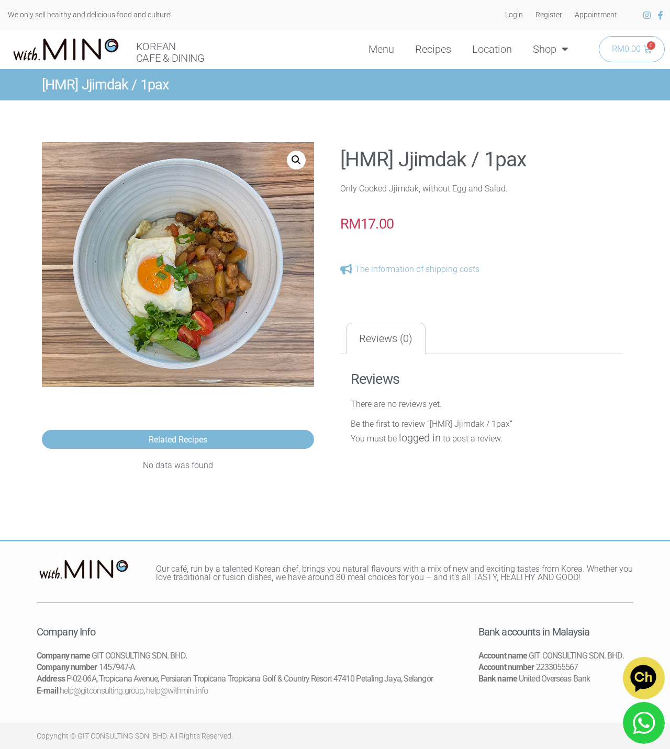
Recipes (433, 49)
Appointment (596, 14)
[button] (296, 160)
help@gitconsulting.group (101, 691)
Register (548, 14)
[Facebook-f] (660, 15)
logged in (420, 438)
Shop (544, 49)
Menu (381, 49)
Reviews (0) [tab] (385, 338)
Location (492, 49)
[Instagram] (647, 15)
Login (514, 14)
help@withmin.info (177, 691)
